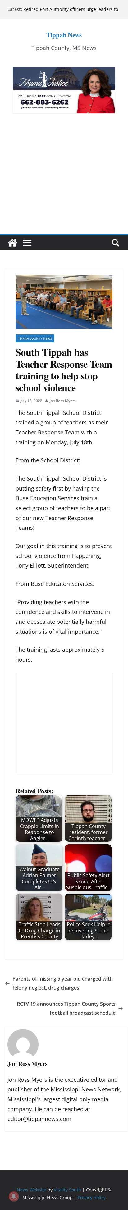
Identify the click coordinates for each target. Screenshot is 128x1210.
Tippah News (63, 34)
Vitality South (67, 1190)
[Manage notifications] (14, 1196)
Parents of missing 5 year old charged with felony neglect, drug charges (62, 983)
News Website (31, 1190)
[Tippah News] (12, 242)
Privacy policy (92, 1197)
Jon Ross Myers (63, 400)
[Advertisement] (64, 183)
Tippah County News (35, 338)
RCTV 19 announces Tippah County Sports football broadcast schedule (66, 1008)
